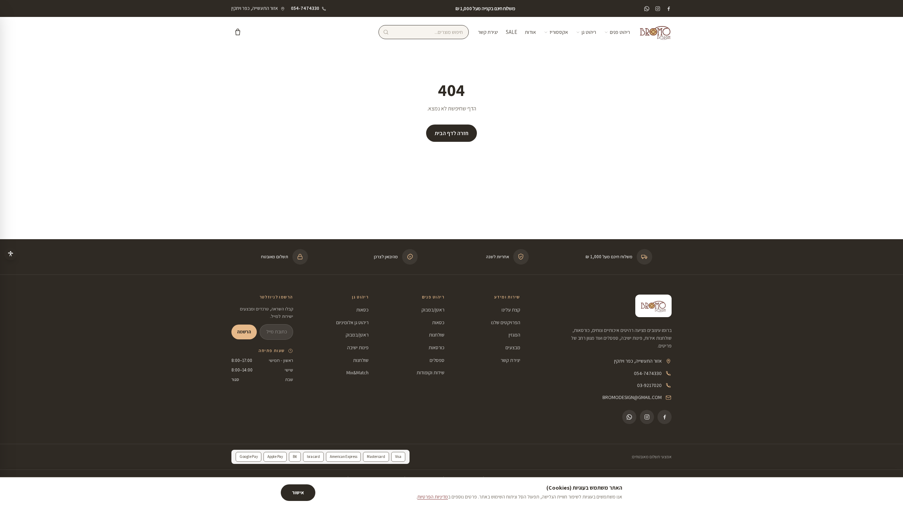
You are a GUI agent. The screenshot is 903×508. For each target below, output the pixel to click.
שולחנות (436, 335)
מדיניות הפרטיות (432, 497)
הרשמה (244, 331)
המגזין (514, 335)
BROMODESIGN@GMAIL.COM (632, 397)
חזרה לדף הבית (451, 133)
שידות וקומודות (430, 372)
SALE (511, 32)
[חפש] (386, 32)
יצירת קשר (488, 32)
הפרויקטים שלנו (505, 322)
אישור (298, 492)
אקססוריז (559, 32)
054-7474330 (648, 373)
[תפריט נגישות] (10, 254)
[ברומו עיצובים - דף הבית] (655, 32)
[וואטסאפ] (647, 9)
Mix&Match (357, 372)
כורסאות (436, 347)
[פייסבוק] (669, 9)
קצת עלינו (511, 310)
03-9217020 (649, 385)
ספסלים (437, 360)
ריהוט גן (589, 32)
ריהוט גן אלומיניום (352, 322)
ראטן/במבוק (433, 310)
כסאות (438, 322)
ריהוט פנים (620, 32)
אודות (530, 32)
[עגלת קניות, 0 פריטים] (237, 32)
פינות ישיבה (358, 347)
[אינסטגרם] (658, 9)
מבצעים (512, 347)
